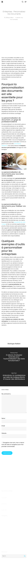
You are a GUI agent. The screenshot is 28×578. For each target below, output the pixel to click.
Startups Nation (10, 17)
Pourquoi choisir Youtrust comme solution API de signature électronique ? (13, 501)
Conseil (3, 526)
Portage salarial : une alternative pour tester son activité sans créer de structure (13, 495)
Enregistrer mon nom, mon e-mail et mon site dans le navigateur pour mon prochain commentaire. (13, 444)
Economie (4, 529)
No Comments (14, 19)
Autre (3, 521)
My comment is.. (6, 394)
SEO (3, 543)
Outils (3, 541)
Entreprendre (5, 531)
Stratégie (4, 546)
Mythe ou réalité (6, 538)
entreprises (5, 534)
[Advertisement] (14, 40)
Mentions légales (6, 485)
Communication (6, 524)
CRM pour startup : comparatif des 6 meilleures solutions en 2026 (11, 507)
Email (4, 426)
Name (4, 418)
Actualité (4, 519)
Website (4, 433)
